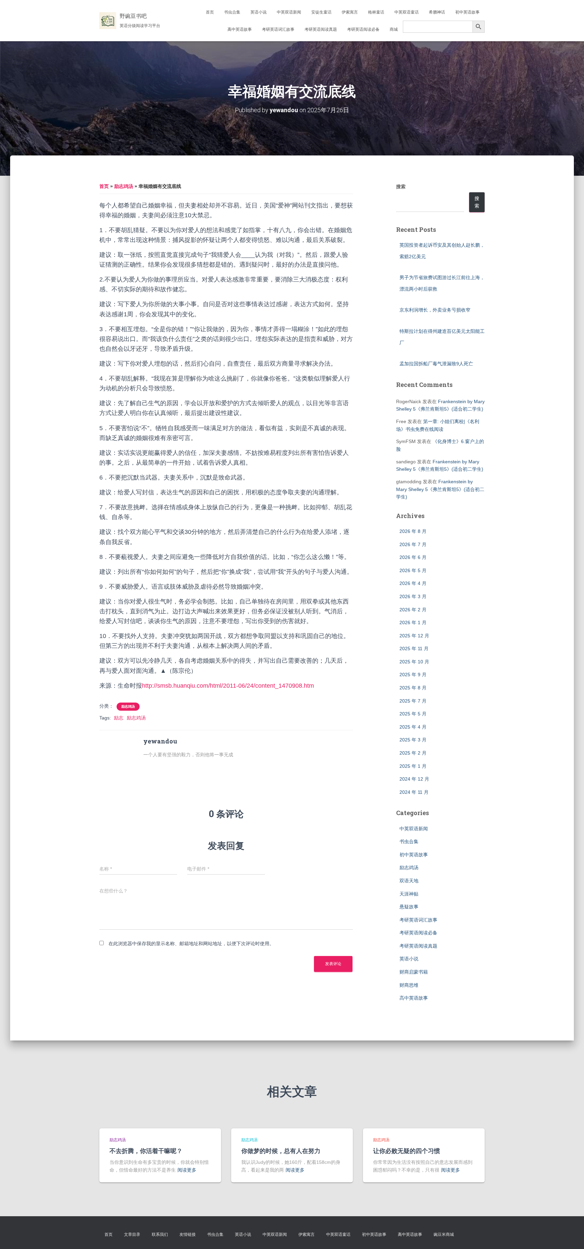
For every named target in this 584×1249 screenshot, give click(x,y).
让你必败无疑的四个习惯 (406, 1151)
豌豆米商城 (444, 1234)
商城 (394, 29)
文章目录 (132, 1234)
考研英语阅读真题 (321, 29)
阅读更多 (186, 1170)
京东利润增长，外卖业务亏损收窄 (434, 310)
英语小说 (258, 12)
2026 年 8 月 (413, 531)
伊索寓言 (350, 12)
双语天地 (408, 880)
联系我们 (160, 1234)
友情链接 (187, 1234)
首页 (210, 12)
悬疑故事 (408, 906)
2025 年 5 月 (413, 713)
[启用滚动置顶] (570, 1235)
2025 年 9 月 (413, 674)
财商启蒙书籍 (413, 972)
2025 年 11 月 (414, 648)
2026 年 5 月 (413, 570)
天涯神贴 (408, 894)
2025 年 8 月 (413, 687)
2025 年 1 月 (413, 766)
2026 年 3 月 (413, 596)
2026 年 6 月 (413, 557)
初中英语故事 (467, 12)
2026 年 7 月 (413, 544)
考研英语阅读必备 (363, 29)
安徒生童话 (321, 12)
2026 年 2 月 (413, 609)
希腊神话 (437, 12)
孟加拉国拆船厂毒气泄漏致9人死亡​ (436, 363)
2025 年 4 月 (413, 727)
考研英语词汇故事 (278, 29)
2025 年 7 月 (413, 701)
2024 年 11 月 (414, 792)
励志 (118, 717)
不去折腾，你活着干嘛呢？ (146, 1151)
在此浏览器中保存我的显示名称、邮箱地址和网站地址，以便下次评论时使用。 (191, 943)
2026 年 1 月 (413, 622)
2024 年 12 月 (414, 779)
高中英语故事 (239, 29)
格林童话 (376, 12)
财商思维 (408, 985)
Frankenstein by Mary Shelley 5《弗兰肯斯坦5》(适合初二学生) (440, 489)
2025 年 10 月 (414, 661)
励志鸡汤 (123, 186)
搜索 (401, 186)
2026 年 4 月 (413, 583)
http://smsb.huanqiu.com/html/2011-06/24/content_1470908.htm (228, 685)
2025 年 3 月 (413, 739)
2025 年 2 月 (413, 753)
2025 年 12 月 (414, 635)
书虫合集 (232, 12)
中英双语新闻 (289, 12)
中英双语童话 (406, 12)
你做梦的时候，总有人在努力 (280, 1151)
